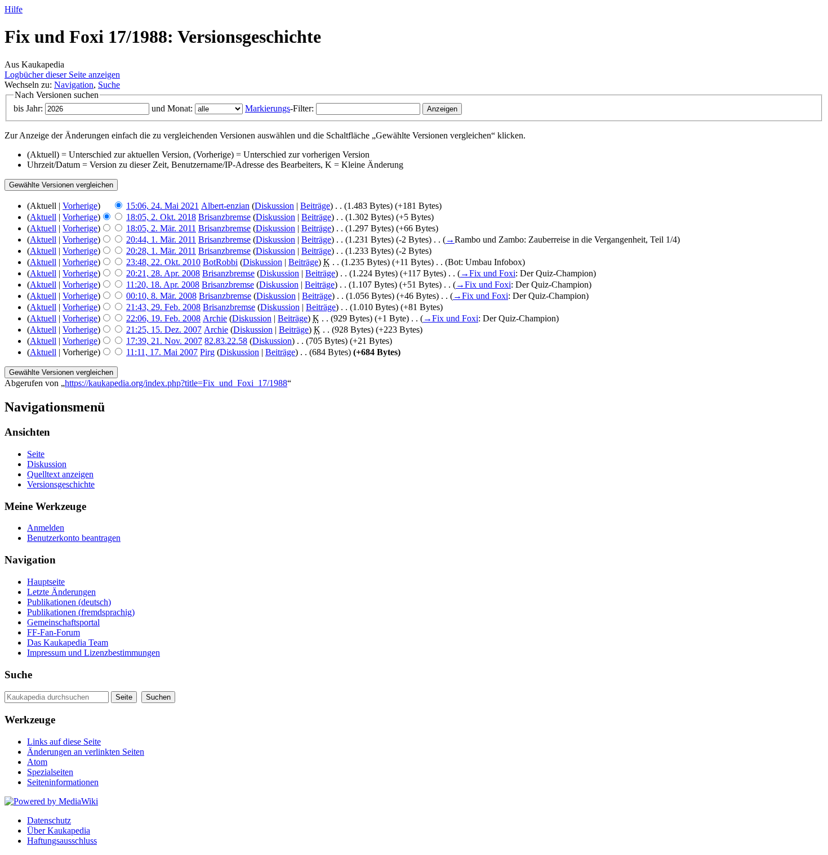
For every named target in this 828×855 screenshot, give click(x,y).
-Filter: (279, 108)
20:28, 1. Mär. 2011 (161, 251)
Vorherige (80, 206)
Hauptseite (46, 582)
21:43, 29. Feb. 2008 (163, 307)
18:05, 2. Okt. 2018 (161, 217)
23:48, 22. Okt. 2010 (163, 262)
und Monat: (172, 108)
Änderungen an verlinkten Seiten (85, 751)
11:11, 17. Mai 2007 (162, 352)
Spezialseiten (50, 772)
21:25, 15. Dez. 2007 (164, 329)
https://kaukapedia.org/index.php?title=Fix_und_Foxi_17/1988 (176, 383)
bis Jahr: (28, 108)
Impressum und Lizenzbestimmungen (93, 652)
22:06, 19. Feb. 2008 (163, 318)
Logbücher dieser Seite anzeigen (62, 74)
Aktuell (43, 217)
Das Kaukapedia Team (67, 642)
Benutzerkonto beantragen (74, 538)
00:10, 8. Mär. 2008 (161, 296)
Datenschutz (49, 820)
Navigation (74, 84)
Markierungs (267, 108)
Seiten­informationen (63, 782)
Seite (35, 454)
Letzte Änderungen (61, 592)
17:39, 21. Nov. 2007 (164, 341)
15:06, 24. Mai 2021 (162, 206)
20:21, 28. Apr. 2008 (163, 273)
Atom (37, 762)
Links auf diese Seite (64, 741)
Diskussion (274, 206)
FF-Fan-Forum (53, 632)
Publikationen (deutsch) (69, 602)
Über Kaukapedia (58, 830)
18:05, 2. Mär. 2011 (161, 228)
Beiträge (315, 206)
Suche (109, 84)
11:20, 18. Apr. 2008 (162, 284)
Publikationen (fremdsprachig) (81, 612)
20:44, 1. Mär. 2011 (161, 239)
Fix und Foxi (492, 273)
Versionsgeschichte (61, 484)
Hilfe (14, 9)
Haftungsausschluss (62, 840)
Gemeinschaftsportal (63, 622)
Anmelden (45, 527)
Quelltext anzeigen (60, 474)
